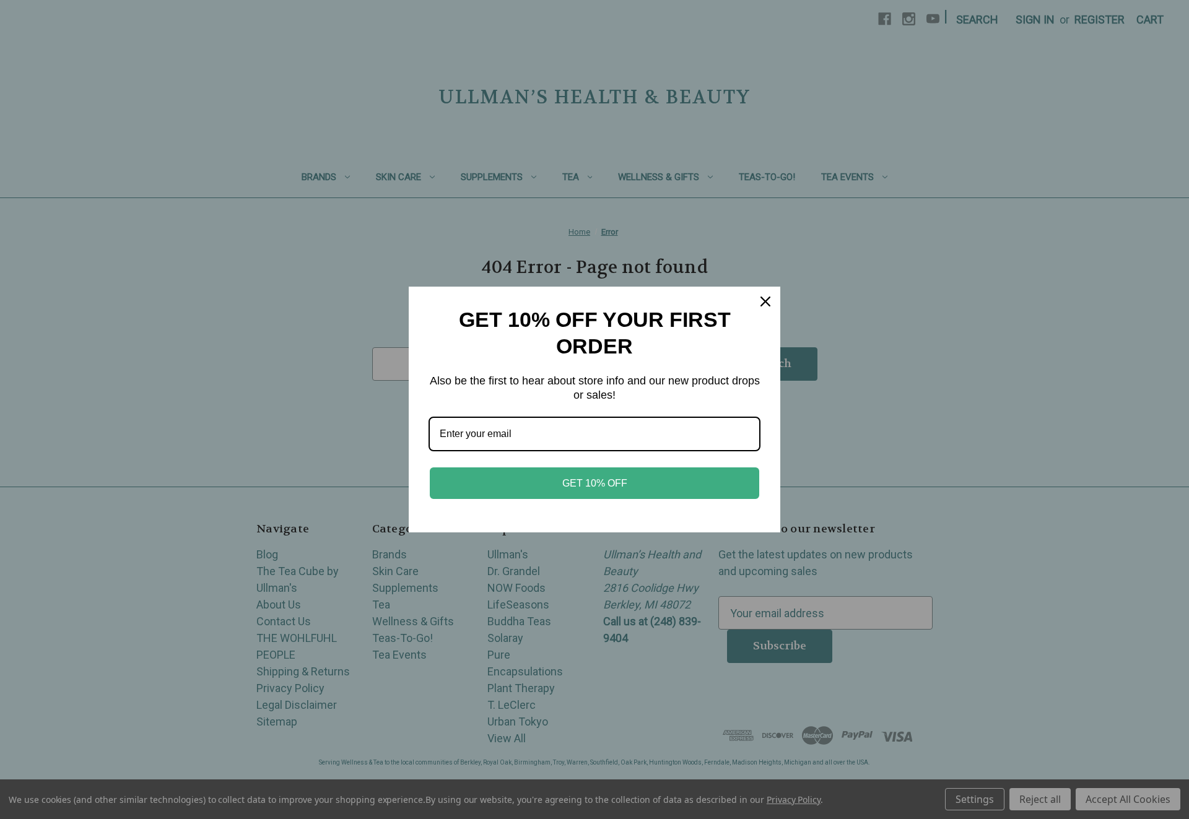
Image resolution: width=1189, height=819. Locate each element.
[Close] (765, 301)
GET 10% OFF (594, 483)
